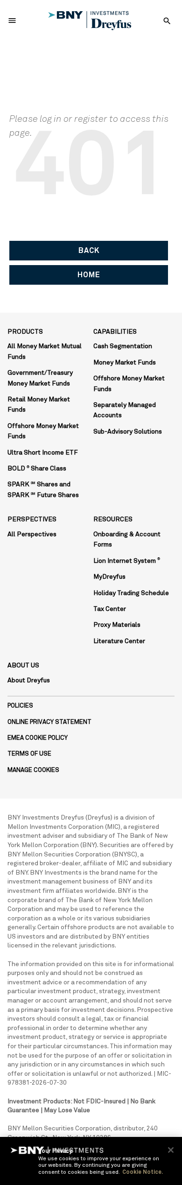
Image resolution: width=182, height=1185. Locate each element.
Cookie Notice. (142, 1172)
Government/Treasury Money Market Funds (40, 378)
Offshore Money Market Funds (43, 431)
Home (88, 275)
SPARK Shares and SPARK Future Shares (43, 489)
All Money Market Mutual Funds (44, 351)
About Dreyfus (28, 680)
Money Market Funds (124, 362)
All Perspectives (31, 534)
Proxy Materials (116, 625)
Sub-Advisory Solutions (127, 431)
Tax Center (109, 609)
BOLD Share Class (36, 468)
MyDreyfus (109, 577)
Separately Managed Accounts (124, 410)
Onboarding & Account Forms (127, 539)
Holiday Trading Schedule (131, 593)
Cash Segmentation (122, 346)
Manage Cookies (33, 770)
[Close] (171, 1150)
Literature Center (119, 641)
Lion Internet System (126, 561)
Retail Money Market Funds (38, 404)
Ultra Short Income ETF (42, 452)
